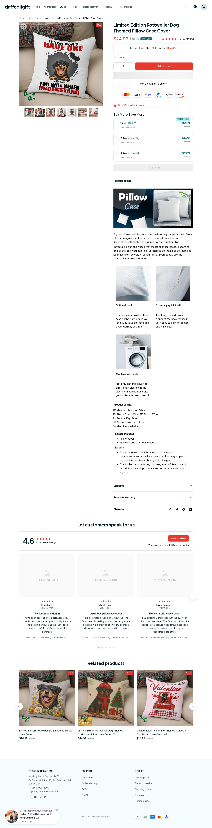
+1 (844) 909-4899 (39, 787)
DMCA (85, 795)
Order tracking (89, 783)
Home (22, 18)
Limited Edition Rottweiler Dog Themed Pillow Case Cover (47, 637)
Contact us (87, 777)
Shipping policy (143, 789)
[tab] (98, 647)
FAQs (84, 789)
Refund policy (142, 801)
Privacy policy (142, 777)
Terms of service (143, 783)
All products (35, 18)
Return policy (142, 795)
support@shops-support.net (43, 791)
